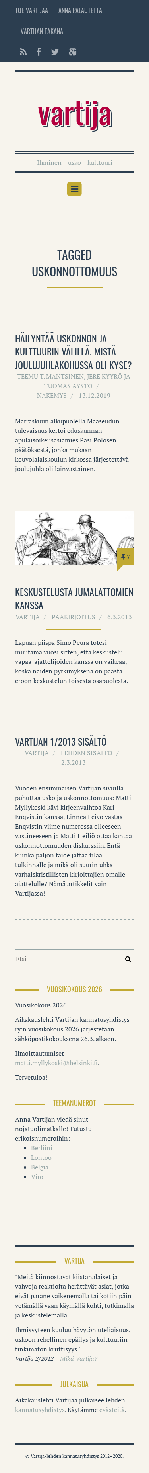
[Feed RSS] (23, 51)
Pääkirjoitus (73, 616)
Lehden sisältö (86, 752)
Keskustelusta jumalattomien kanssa (74, 598)
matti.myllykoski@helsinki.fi (56, 1062)
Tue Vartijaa (31, 10)
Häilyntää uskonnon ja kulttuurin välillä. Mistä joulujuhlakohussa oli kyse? (73, 351)
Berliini (41, 1147)
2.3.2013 (73, 762)
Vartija (75, 110)
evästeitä (112, 1409)
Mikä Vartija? (78, 1358)
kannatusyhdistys (40, 1409)
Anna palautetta (80, 10)
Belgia (39, 1167)
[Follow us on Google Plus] (70, 51)
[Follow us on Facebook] (38, 51)
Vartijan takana (42, 31)
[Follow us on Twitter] (55, 51)
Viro (37, 1176)
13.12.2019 (94, 395)
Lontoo (41, 1157)
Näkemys (52, 395)
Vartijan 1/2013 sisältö (60, 741)
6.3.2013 (119, 616)
